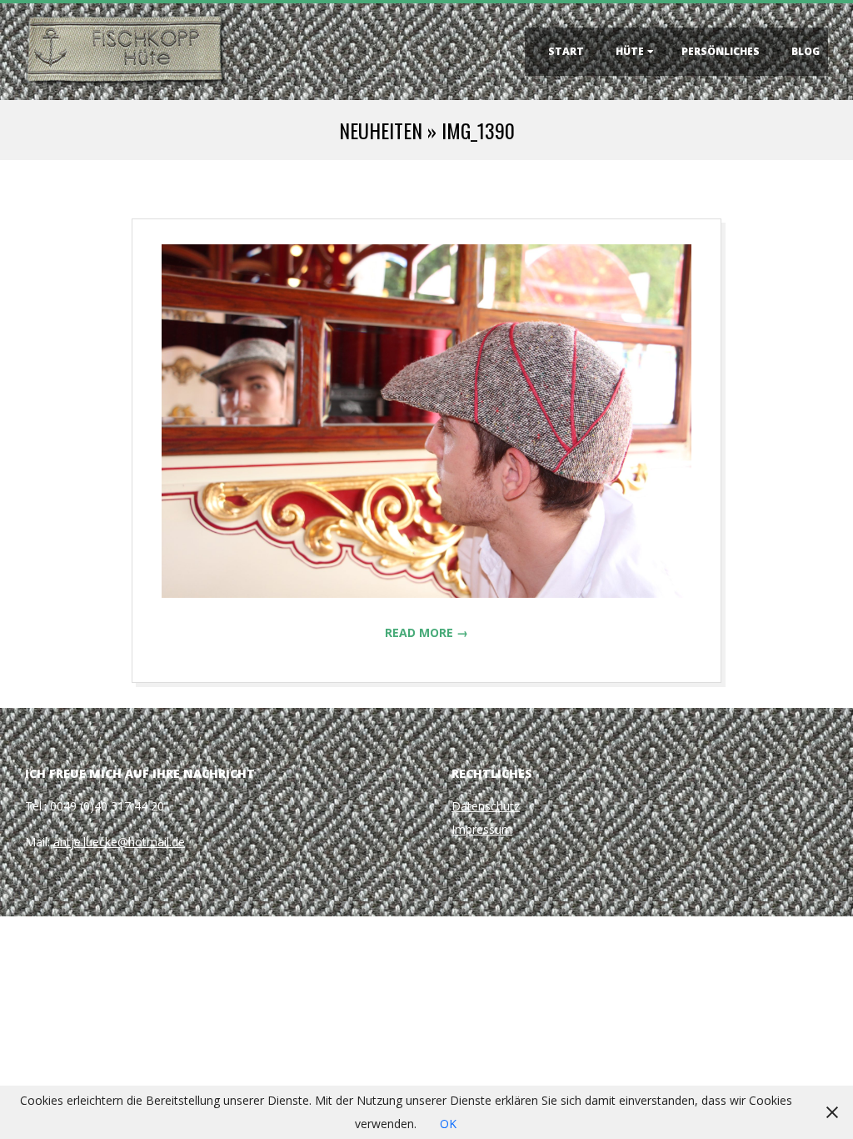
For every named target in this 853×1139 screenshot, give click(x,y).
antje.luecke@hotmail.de (119, 842)
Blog (805, 51)
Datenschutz (485, 806)
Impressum (481, 829)
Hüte (630, 51)
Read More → (426, 632)
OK (448, 1123)
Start (566, 51)
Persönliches (720, 51)
